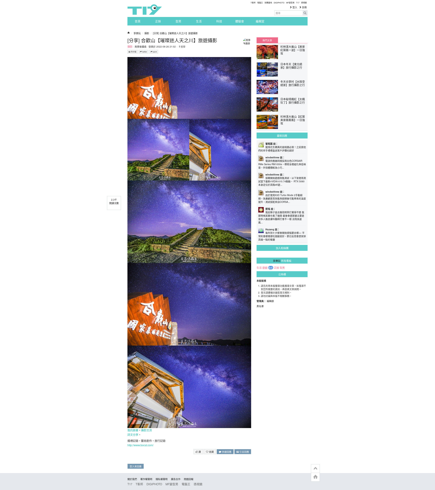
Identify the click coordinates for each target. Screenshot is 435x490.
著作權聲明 (146, 479)
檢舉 (182, 46)
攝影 (146, 33)
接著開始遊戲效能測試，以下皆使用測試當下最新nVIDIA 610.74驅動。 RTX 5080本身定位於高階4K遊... (282, 181)
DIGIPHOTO (279, 2)
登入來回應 (136, 466)
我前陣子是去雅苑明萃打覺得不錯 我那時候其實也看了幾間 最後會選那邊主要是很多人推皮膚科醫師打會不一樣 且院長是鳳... (281, 217)
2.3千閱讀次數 (114, 201)
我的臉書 (132, 430)
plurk (154, 51)
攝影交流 (146, 430)
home (315, 477)
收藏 (211, 451)
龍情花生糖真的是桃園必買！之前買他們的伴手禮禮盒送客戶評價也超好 (282, 148)
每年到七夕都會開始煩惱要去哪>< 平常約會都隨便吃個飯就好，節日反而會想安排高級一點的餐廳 (282, 236)
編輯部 (270, 301)
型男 (178, 21)
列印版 (133, 51)
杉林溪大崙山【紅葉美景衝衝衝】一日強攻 (292, 120)
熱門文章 (267, 40)
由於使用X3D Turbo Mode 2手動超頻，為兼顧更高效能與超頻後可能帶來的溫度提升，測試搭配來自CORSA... (282, 198)
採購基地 (268, 2)
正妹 (158, 21)
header (315, 468)
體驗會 (239, 21)
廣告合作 (175, 479)
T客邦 (253, 2)
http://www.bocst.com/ (140, 445)
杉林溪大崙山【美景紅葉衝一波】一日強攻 (292, 50)
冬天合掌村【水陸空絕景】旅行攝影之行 (292, 83)
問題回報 (188, 479)
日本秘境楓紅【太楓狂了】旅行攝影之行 (292, 100)
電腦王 (260, 2)
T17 (144, 9)
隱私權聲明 (162, 479)
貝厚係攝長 (140, 46)
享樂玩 (137, 33)
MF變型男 (290, 2)
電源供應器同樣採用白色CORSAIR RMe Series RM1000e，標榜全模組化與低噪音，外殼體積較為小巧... (282, 164)
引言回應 (244, 451)
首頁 (138, 21)
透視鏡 (304, 2)
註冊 (304, 7)
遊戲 (264, 267)
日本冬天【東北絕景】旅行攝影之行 (291, 65)
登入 (294, 7)
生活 (199, 21)
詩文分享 (132, 435)
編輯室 (260, 21)
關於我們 (132, 479)
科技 (219, 21)
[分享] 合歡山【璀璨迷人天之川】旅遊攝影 (175, 33)
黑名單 (260, 306)
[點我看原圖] (189, 118)
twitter (144, 51)
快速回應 (226, 451)
